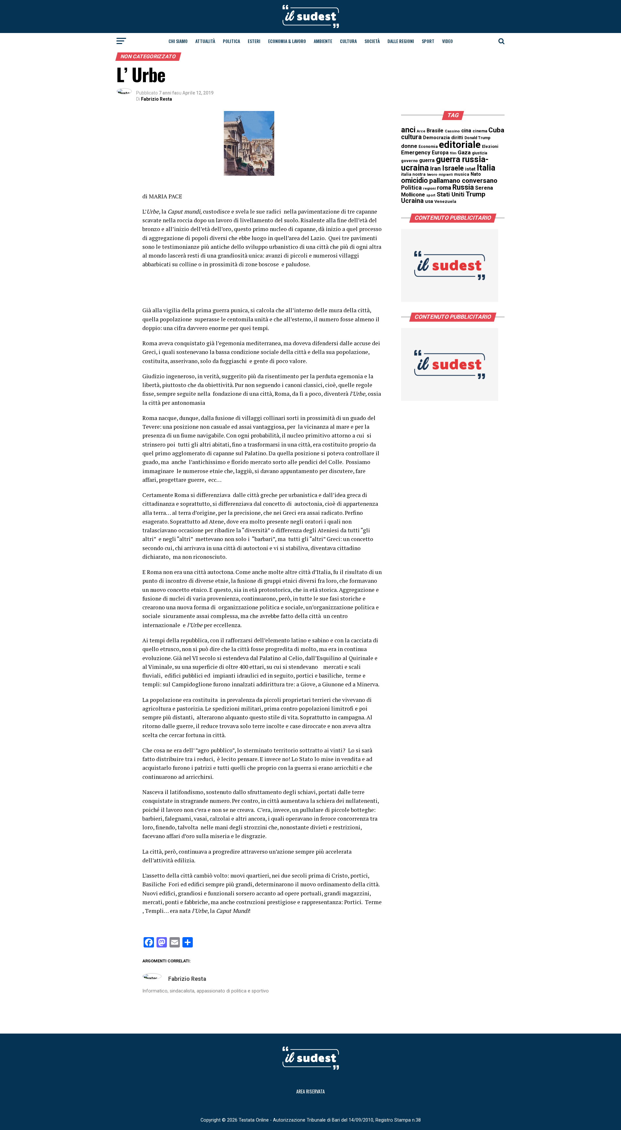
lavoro (432, 174)
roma (444, 187)
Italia (486, 167)
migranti (446, 174)
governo (409, 160)
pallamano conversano (463, 180)
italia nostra (413, 174)
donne (409, 146)
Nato (476, 174)
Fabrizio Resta (156, 99)
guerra (427, 160)
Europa (440, 153)
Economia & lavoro (287, 41)
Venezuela (445, 201)
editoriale (460, 144)
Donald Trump (477, 138)
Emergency (415, 152)
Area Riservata (310, 1091)
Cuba (496, 130)
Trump (475, 194)
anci (408, 129)
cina (466, 130)
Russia (463, 187)
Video (447, 41)
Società (372, 41)
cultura (411, 137)
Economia (428, 146)
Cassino (452, 131)
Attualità (205, 41)
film (453, 153)
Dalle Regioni (400, 41)
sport (430, 195)
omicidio (414, 180)
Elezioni (490, 146)
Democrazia (436, 137)
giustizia (479, 153)
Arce (421, 131)
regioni (429, 188)
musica (461, 174)
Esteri (254, 41)
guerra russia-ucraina (445, 163)
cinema (480, 130)
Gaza (464, 152)
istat (470, 169)
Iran (435, 168)
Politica (231, 41)
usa (429, 201)
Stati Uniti (450, 194)
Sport (428, 41)
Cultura (348, 41)
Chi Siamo (178, 41)
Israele (453, 168)
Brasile (435, 130)
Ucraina (412, 201)
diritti (457, 137)
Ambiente (323, 41)
